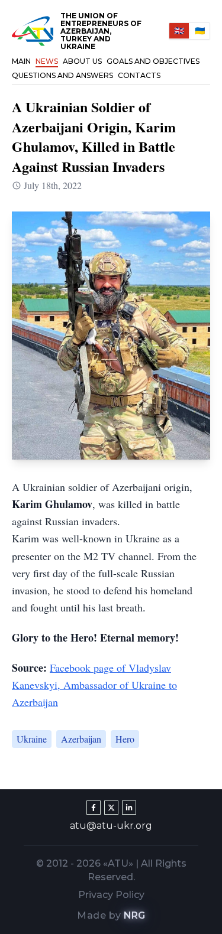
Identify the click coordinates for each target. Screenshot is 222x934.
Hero (124, 739)
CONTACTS (139, 75)
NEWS (47, 61)
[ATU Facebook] (93, 807)
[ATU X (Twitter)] (111, 807)
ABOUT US (82, 61)
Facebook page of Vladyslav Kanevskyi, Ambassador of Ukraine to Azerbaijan (94, 685)
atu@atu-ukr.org (111, 825)
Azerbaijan (81, 739)
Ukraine (32, 739)
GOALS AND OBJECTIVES (153, 61)
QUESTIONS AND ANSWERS (62, 75)
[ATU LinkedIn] (129, 807)
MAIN (21, 61)
